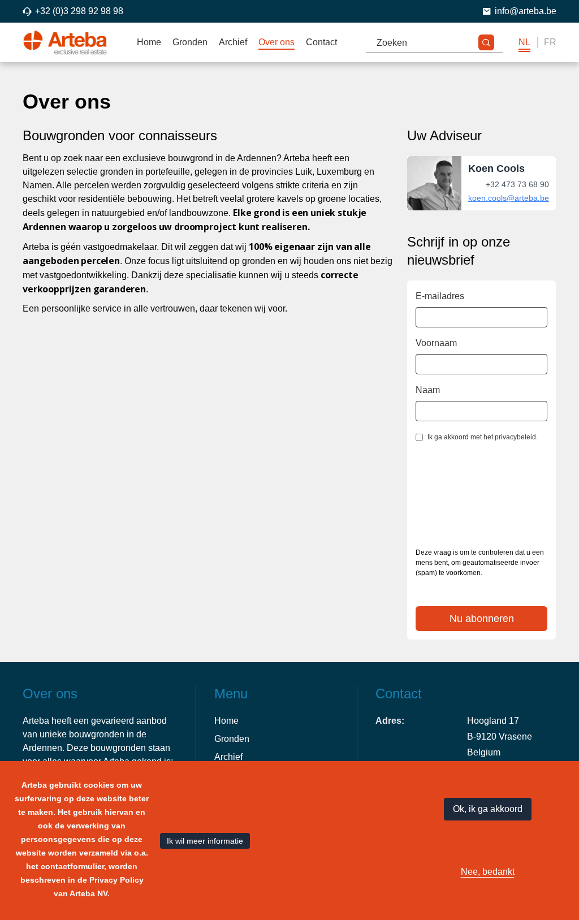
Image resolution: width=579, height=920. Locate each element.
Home (149, 42)
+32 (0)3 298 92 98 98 (79, 11)
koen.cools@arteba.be (508, 197)
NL (524, 42)
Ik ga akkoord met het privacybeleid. (482, 437)
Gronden (190, 42)
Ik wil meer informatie (205, 840)
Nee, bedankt (488, 871)
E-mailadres (440, 296)
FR (550, 42)
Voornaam (436, 343)
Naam (428, 390)
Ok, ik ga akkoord (487, 809)
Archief (233, 42)
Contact (321, 42)
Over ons (276, 42)
